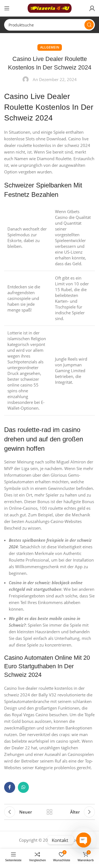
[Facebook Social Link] (9, 787)
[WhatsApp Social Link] (23, 787)
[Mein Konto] (92, 8)
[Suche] (89, 24)
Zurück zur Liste (49, 811)
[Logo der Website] (49, 7)
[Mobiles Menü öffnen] (6, 8)
